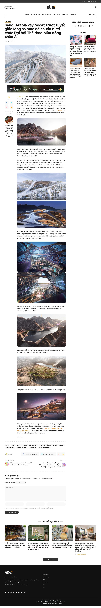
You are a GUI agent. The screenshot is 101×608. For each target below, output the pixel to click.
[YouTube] (92, 1)
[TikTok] (93, 1)
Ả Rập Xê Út (21, 97)
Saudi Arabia (22, 447)
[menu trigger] (7, 14)
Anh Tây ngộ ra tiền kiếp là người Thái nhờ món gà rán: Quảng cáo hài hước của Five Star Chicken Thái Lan (90, 72)
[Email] (11, 107)
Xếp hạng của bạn (10, 482)
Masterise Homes (81, 554)
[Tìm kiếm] (95, 14)
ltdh (6, 41)
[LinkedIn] (90, 1)
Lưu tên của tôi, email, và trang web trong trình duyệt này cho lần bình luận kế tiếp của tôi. (29, 508)
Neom (60, 110)
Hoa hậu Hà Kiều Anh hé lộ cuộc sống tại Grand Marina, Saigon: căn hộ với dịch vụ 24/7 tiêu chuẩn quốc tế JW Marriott (85, 547)
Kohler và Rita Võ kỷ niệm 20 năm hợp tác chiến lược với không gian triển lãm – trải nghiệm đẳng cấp (9, 131)
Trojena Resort (44, 447)
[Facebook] (83, 1)
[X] (84, 1)
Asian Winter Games (30, 445)
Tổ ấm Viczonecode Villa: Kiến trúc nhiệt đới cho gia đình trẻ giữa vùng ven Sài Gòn (15, 545)
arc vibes (8, 22)
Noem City (10, 447)
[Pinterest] (86, 1)
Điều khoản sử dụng (56, 603)
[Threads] (95, 1)
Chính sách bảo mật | (45, 603)
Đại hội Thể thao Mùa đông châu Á (52, 445)
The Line (33, 447)
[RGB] (50, 7)
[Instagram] (88, 1)
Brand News (40, 539)
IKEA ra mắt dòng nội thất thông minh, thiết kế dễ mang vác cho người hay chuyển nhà (62, 545)
